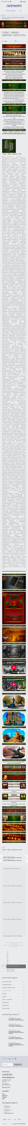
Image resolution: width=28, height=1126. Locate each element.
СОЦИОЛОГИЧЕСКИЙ (13, 120)
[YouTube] (15, 1058)
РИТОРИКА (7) (5, 74)
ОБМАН (16, 803)
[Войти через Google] (7, 961)
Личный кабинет (11, 10)
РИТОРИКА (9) (14, 72)
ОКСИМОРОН (8, 128)
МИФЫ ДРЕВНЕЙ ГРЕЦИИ (17, 114)
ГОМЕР (4, 116)
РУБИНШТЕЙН (12, 102)
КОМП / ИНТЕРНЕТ (7, 999)
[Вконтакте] (3, 1058)
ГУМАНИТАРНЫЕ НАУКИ (8, 987)
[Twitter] (9, 1058)
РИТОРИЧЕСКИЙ (17, 95)
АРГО (20, 96)
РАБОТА (4, 996)
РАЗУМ (23, 93)
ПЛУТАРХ (15, 116)
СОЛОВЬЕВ (14, 78)
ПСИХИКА (11, 93)
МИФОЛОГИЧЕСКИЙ (14, 98)
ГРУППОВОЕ (9, 119)
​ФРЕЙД (21, 101)
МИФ (4, 98)
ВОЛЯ (16, 99)
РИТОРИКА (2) (14, 75)
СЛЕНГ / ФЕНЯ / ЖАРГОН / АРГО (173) (12, 857)
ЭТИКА (11, 92)
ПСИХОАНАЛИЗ (20, 92)
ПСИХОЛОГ (10, 101)
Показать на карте (6, 1087)
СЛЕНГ (10, 96)
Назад (3, 15)
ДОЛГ (3, 1098)
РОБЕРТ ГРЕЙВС (9, 114)
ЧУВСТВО (22, 99)
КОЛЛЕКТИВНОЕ (21, 119)
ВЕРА (13, 77)
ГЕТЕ (22, 78)
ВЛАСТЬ (10, 77)
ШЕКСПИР (19, 78)
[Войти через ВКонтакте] (7, 954)
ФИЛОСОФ (5, 101)
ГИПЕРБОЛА (17, 126)
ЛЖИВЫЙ (4, 803)
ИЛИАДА (7, 116)
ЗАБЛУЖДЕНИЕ (22, 803)
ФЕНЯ (13, 96)
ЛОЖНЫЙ (9, 803)
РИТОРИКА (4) (22, 74)
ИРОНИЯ (4, 128)
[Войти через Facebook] (7, 956)
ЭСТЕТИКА (15, 92)
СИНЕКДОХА (14, 128)
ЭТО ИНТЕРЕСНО (6, 990)
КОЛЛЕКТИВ (14, 119)
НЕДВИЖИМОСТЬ (7, 984)
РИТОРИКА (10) (8, 72)
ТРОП (5, 126)
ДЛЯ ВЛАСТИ (5, 1002)
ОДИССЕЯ (11, 116)
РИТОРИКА (6, 95)
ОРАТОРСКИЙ (6, 96)
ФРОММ (7, 102)
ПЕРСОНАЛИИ (6, 1008)
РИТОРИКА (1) (19, 75)
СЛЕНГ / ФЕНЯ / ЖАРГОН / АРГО (12, 850)
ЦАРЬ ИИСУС (22, 792)
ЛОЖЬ (13, 803)
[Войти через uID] (7, 952)
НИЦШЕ (6, 78)
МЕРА (19, 99)
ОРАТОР (22, 95)
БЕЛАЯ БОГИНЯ (6, 792)
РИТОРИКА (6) (11, 74)
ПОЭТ (13, 101)
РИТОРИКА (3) (8, 75)
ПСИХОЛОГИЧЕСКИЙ (18, 93)
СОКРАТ (23, 116)
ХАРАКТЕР (23, 120)
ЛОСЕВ (10, 78)
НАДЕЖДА (4, 1095)
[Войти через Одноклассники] (7, 963)
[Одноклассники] (12, 1058)
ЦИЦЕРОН (19, 116)
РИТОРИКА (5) (16, 74)
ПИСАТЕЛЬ (17, 101)
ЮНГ (23, 101)
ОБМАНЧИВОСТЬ (13, 805)
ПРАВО (23, 123)
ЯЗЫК (18, 128)
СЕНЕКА (19, 120)
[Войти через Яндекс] (7, 958)
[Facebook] (6, 1058)
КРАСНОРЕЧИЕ (11, 95)
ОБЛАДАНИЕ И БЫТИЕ (19, 77)
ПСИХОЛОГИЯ (6, 93)
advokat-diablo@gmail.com (8, 1077)
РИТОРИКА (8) (20, 72)
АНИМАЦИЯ (5, 1005)
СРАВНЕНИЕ (8, 126)
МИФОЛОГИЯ (7, 98)
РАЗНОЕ (4, 993)
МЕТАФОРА (22, 126)
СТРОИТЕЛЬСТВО (6, 981)
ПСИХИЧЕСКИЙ (13, 122)
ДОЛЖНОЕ (14, 125)
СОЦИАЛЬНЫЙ (6, 120)
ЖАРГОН (16, 96)
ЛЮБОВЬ (6, 77)
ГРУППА (5, 119)
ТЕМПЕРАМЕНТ (22, 128)
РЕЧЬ (22, 96)
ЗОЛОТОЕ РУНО (18, 789)
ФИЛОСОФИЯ (6, 92)
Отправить (10, 970)
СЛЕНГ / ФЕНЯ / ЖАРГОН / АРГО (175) (12, 860)
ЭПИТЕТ (12, 126)
